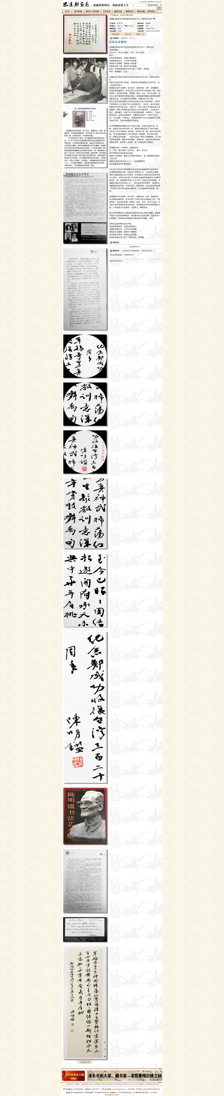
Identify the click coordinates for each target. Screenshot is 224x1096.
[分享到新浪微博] (116, 42)
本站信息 (131, 1089)
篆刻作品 (118, 11)
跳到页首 (156, 1084)
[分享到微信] (125, 42)
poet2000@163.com (119, 1089)
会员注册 (143, 2)
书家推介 (77, 1084)
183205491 (96, 1089)
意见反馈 (158, 2)
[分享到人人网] (122, 42)
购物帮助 (151, 2)
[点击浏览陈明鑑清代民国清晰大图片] (85, 54)
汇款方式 (134, 1084)
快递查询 (141, 1084)
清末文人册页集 (92, 11)
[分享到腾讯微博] (119, 42)
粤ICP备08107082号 (112, 1095)
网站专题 (141, 11)
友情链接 (148, 1084)
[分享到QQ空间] (113, 42)
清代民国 (78, 11)
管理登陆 (139, 1089)
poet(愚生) (154, 1092)
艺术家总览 (69, 1084)
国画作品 (129, 11)
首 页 (67, 11)
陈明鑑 (130, 15)
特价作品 (126, 1084)
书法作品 (107, 11)
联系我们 (151, 11)
